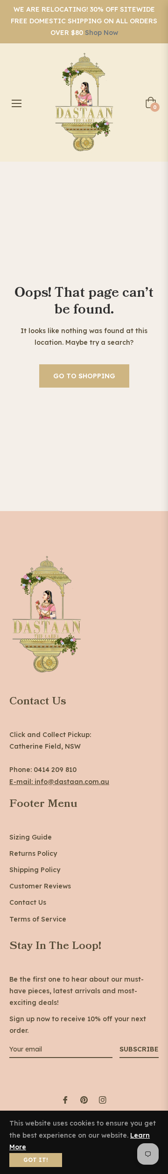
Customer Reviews (40, 886)
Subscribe (139, 1049)
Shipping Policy (34, 870)
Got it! (35, 1159)
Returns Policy (33, 853)
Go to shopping (84, 376)
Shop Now (101, 32)
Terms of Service (37, 919)
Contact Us (27, 902)
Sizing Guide (30, 837)
